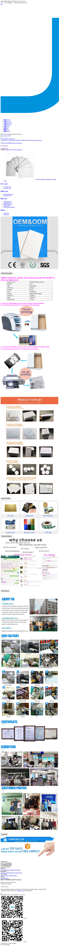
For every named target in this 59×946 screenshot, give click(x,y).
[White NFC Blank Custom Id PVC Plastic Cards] (19, 179)
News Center (34, 140)
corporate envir (18, 872)
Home (3, 140)
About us (39, 140)
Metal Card (13, 140)
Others (23, 140)
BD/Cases (28, 140)
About (2, 878)
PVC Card (8, 140)
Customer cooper (5, 872)
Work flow (11, 872)
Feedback (6, 878)
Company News (5, 875)
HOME (7, 149)
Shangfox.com (20, 890)
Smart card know (13, 875)
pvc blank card (5, 135)
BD (1, 4)
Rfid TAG (19, 140)
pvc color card (4, 138)
